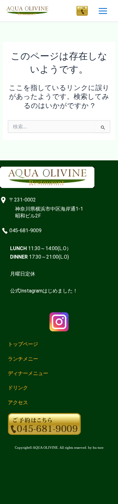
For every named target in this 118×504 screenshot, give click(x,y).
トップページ (23, 344)
